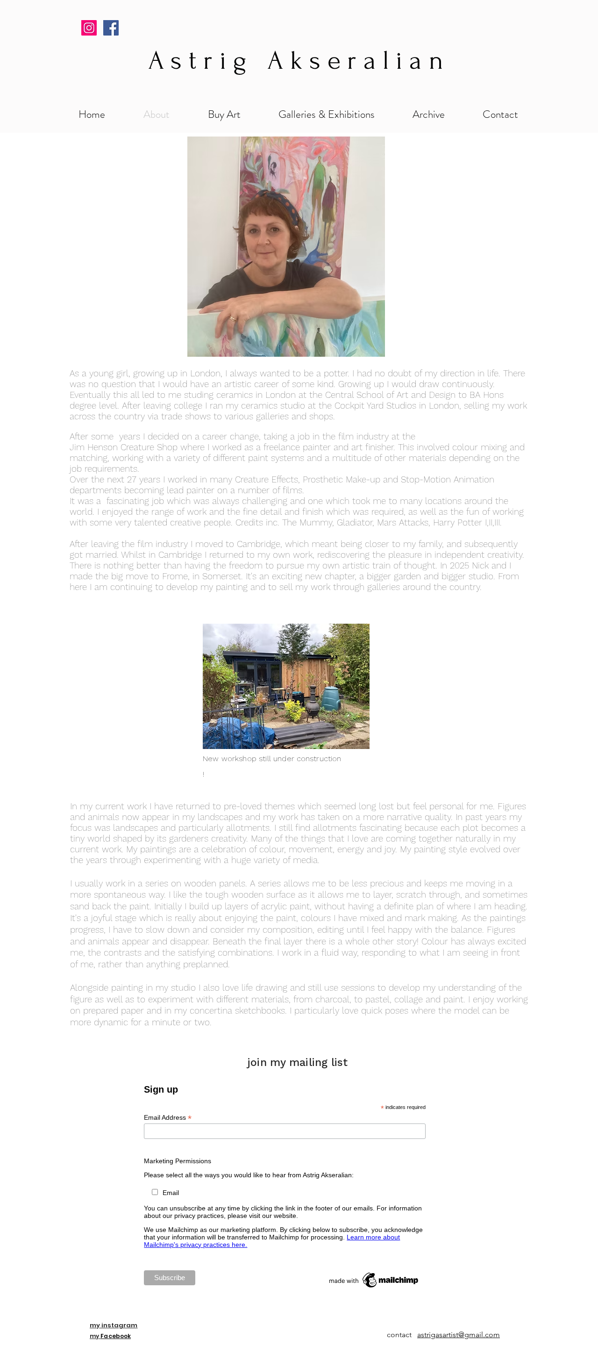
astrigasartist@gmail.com (458, 1334)
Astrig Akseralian (299, 60)
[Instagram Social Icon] (89, 28)
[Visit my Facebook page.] (111, 28)
